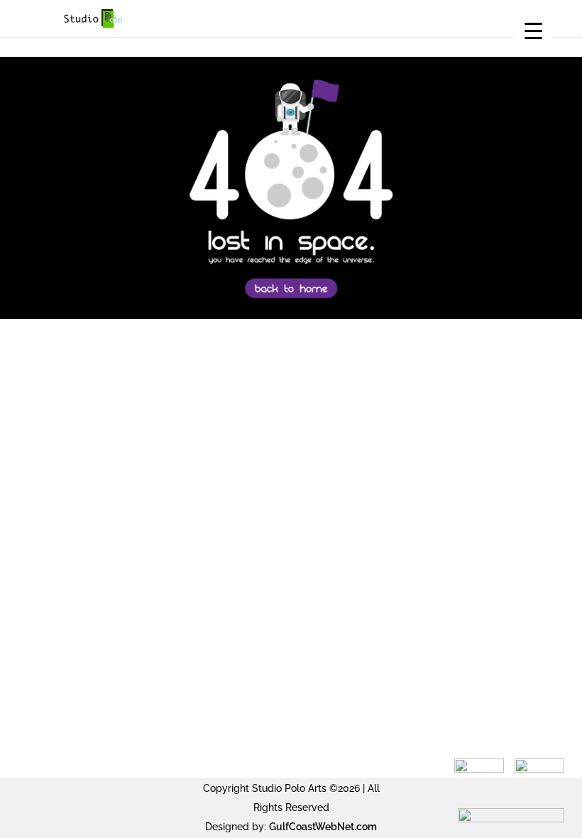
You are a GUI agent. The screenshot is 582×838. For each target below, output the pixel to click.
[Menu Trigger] (533, 30)
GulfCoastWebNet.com (323, 826)
